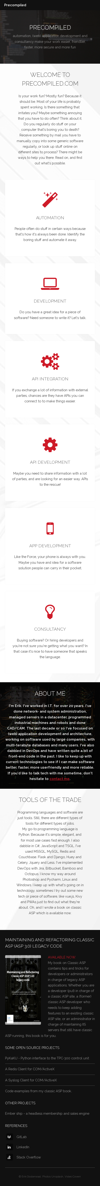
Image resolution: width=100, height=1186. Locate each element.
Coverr (76, 1176)
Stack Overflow (29, 1157)
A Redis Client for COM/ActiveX (29, 1069)
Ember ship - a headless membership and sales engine (47, 1113)
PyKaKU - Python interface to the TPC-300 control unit (47, 1058)
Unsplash (57, 1176)
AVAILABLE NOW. (62, 957)
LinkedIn (23, 1147)
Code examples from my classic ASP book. (38, 1091)
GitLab (22, 1137)
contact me (60, 779)
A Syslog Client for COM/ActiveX (31, 1080)
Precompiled (15, 5)
